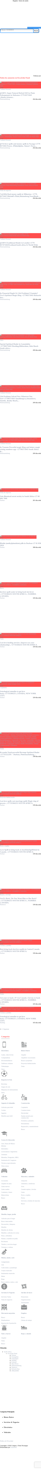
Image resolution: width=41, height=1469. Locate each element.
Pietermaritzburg (16, 1365)
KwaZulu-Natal (12, 1353)
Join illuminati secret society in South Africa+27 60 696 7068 (20, 497)
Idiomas (3, 1146)
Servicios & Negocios (8, 1292)
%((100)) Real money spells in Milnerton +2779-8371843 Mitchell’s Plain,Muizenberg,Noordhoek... (20, 195)
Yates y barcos (5, 1334)
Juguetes (3, 1113)
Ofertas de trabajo (26, 1320)
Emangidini (14, 1357)
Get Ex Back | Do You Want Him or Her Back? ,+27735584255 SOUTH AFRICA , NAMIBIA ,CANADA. (18, 900)
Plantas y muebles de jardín (9, 1238)
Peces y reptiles (25, 1195)
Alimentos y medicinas (28, 1183)
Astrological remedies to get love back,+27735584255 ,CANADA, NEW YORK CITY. (18, 693)
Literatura (4, 1154)
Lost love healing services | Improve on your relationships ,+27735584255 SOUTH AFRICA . (19, 644)
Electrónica (5, 1050)
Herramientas (25, 1123)
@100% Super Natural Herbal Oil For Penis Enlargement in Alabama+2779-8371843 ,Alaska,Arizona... (17, 95)
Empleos (24, 1313)
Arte (2, 1265)
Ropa (2, 1279)
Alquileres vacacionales (28, 1058)
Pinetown (14, 1367)
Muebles (3, 1227)
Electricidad (24, 1113)
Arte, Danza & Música (8, 1143)
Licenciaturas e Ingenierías (9, 1151)
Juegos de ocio (5, 1087)
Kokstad (13, 1362)
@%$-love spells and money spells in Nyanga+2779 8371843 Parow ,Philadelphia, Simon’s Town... (20, 145)
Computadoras (5, 1058)
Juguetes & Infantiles (8, 1103)
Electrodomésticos (6, 1060)
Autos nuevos (5, 1186)
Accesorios (4, 1181)
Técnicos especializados (8, 1163)
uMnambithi (15, 1371)
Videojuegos (5, 1066)
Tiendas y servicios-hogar (9, 1244)
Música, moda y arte (7, 1258)
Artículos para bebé (7, 1107)
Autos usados (5, 1189)
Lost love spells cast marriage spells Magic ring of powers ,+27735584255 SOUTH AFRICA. (19, 802)
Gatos (23, 1192)
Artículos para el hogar (8, 1218)
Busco (23, 1129)
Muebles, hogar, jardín (8, 1214)
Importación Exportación (8, 1323)
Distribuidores (5, 1320)
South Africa (7, 1352)
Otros (3, 1069)
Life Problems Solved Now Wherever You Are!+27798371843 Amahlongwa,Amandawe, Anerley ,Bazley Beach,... (18, 398)
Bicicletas (4, 1084)
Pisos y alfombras (6, 1236)
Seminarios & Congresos (8, 1160)
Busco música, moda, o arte (9, 1282)
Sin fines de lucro (26, 1292)
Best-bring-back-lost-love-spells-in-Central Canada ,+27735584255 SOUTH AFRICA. (19, 950)
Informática (4, 1149)
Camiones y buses (6, 1192)
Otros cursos (5, 1166)
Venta (23, 1066)
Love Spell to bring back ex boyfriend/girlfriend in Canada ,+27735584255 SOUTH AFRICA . (19, 851)
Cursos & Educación (8, 1140)
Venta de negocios (6, 1300)
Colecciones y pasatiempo (9, 1268)
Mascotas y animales (27, 1176)
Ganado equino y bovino (28, 1189)
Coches (3, 1110)
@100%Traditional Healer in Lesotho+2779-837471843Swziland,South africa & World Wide (19, 244)
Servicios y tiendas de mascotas (30, 1201)
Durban (13, 1355)
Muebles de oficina (7, 1230)
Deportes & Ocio (6, 1080)
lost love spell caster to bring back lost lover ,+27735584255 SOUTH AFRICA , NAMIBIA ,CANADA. (18, 594)
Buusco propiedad (26, 1060)
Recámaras (4, 1241)
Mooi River (14, 1364)
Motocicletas (5, 1195)
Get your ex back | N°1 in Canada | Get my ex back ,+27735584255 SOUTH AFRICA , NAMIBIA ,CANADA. (20, 1000)
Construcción (25, 1103)
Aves (22, 1186)
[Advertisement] (20, 53)
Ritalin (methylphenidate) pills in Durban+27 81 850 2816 (20, 544)
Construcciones (25, 1110)
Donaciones (24, 1297)
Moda (3, 1276)
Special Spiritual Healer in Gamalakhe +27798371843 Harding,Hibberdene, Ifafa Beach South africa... (19, 346)
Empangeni (14, 1358)
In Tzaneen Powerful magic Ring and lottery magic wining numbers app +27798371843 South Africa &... (20, 449)
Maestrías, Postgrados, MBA (10, 1157)
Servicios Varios (6, 1297)
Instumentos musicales (8, 1273)
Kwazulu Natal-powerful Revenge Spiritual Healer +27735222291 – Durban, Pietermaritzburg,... (19, 753)
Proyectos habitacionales (28, 1063)
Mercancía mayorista (8, 1313)
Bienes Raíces (25, 1050)
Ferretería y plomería (27, 1121)
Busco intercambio (6, 1221)
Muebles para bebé (7, 1116)
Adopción (24, 1181)
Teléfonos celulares (7, 1063)
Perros (23, 1198)
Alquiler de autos (6, 1183)
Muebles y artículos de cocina (10, 1233)
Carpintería (24, 1107)
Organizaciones (25, 1300)
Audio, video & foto (7, 1055)
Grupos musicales (6, 1270)
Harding (13, 1360)
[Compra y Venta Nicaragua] (20, 23)
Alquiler (23, 1055)
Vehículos (4, 1176)
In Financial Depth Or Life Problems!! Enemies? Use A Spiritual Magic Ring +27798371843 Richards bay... (20, 295)
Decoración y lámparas (8, 1224)
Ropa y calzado (26, 1334)
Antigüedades (5, 1262)
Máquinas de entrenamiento (9, 1090)
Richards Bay (15, 1369)
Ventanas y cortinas (7, 1247)
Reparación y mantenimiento (29, 1126)
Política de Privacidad (6, 1441)
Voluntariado (25, 1302)
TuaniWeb (13, 1447)
